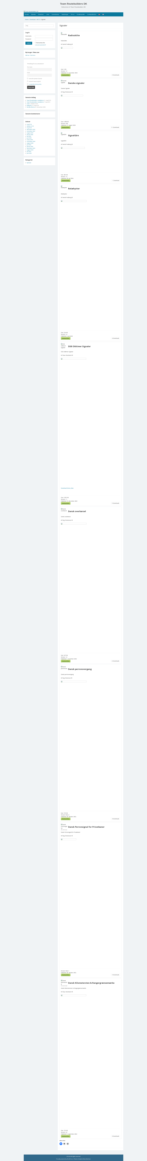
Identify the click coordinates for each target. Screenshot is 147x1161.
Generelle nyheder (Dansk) (35, 78)
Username (28, 36)
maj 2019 (29, 124)
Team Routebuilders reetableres (35, 100)
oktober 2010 (30, 126)
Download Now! (65, 75)
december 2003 (31, 148)
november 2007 (31, 131)
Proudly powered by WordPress (64, 1159)
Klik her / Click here (30, 55)
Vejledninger (65, 14)
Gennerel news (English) (35, 81)
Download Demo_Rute (67, 488)
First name (29, 67)
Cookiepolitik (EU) (91, 14)
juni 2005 (29, 138)
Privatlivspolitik (81, 14)
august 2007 (30, 133)
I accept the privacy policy (35, 84)
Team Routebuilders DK (73, 3)
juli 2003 (29, 151)
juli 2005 (29, 136)
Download (40, 14)
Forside (27, 14)
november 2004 (31, 141)
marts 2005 (30, 139)
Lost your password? (40, 45)
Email (28, 72)
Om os (72, 14)
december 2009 (31, 129)
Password (28, 39)
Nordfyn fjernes (31, 107)
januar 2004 (30, 146)
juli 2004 (29, 145)
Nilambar (88, 1159)
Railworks (29, 105)
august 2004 (30, 143)
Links (47, 14)
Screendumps (55, 14)
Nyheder (33, 14)
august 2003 (30, 150)
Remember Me (40, 43)
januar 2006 (30, 134)
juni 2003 (29, 153)
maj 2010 (29, 128)
